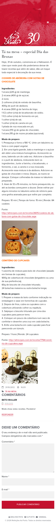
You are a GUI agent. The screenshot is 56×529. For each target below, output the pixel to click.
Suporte (30, 517)
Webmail (42, 517)
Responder (7, 414)
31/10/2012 (9, 403)
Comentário (8, 441)
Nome (5, 476)
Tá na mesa (10, 391)
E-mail (5, 489)
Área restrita (16, 517)
